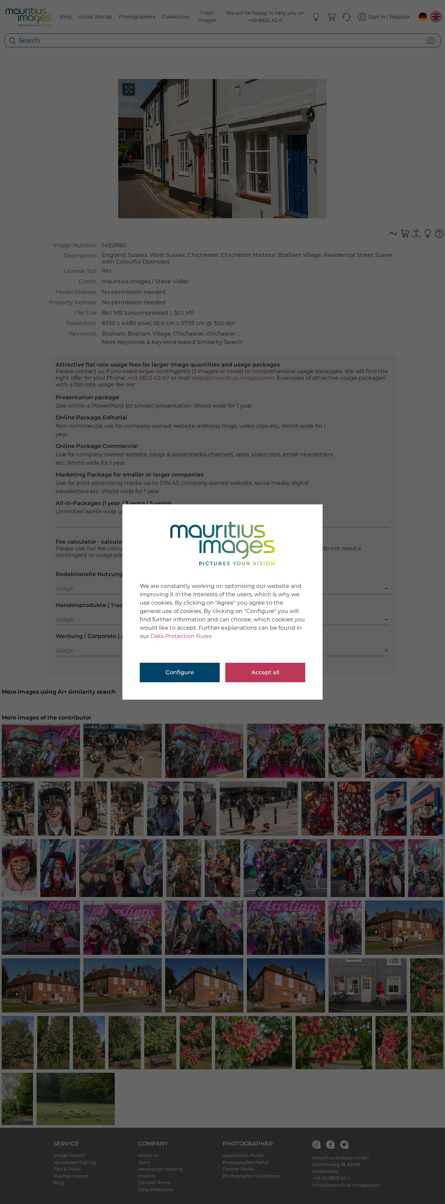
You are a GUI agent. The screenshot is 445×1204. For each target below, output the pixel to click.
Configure (179, 672)
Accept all (265, 672)
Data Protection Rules (181, 636)
